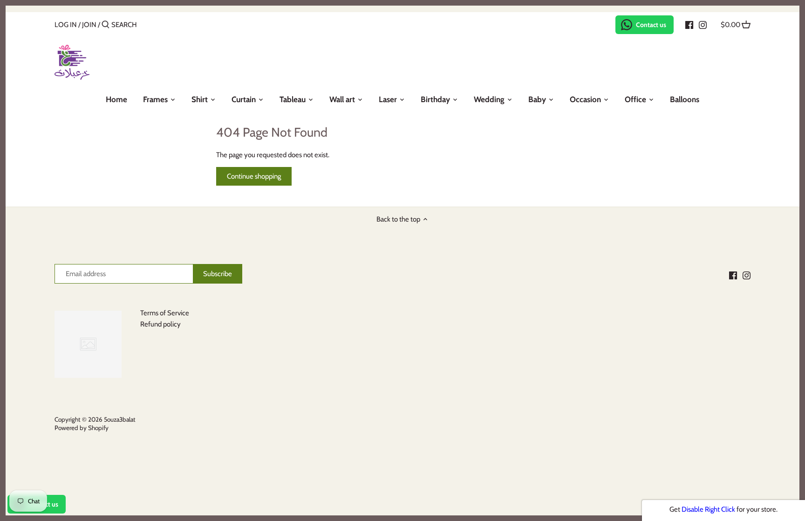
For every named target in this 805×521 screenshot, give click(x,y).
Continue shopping (254, 176)
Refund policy (160, 324)
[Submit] (105, 25)
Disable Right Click (708, 509)
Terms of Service (164, 313)
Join (89, 25)
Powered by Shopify (82, 427)
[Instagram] (703, 24)
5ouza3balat (120, 419)
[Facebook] (689, 24)
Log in (66, 25)
